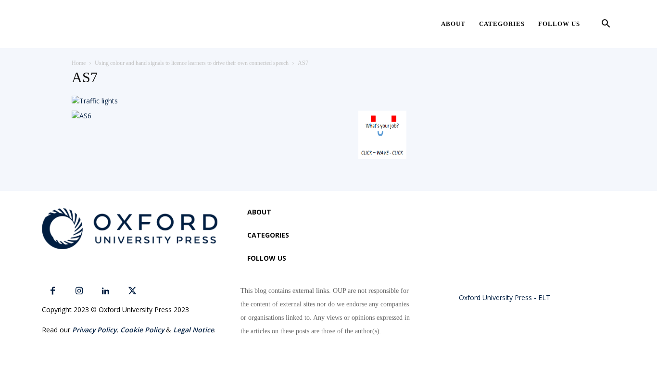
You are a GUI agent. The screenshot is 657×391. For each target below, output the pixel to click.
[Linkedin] (105, 291)
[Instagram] (79, 291)
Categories (502, 23)
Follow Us (559, 23)
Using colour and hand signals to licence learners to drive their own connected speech (192, 63)
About (453, 23)
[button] (605, 24)
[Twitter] (132, 291)
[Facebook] (52, 291)
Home (79, 63)
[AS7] (95, 100)
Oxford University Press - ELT (504, 297)
